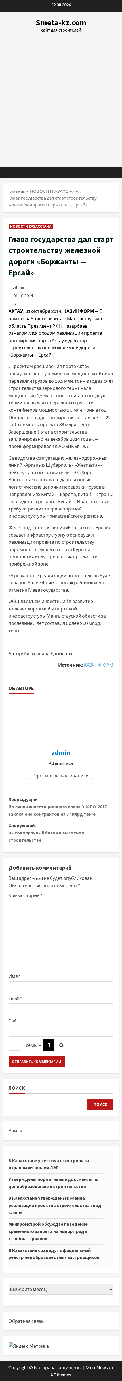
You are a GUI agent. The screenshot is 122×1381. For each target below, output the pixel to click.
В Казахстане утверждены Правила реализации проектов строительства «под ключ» (55, 1205)
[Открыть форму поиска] (112, 172)
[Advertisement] (61, 97)
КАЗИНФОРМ (98, 665)
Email (15, 998)
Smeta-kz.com (61, 22)
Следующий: (46, 833)
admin (18, 287)
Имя (15, 976)
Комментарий (26, 895)
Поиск (17, 1088)
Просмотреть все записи (61, 775)
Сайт (14, 1020)
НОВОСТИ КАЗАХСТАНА (30, 226)
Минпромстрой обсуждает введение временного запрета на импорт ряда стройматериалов (48, 1231)
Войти (15, 1130)
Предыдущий (58, 806)
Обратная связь (26, 1321)
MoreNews (96, 1367)
